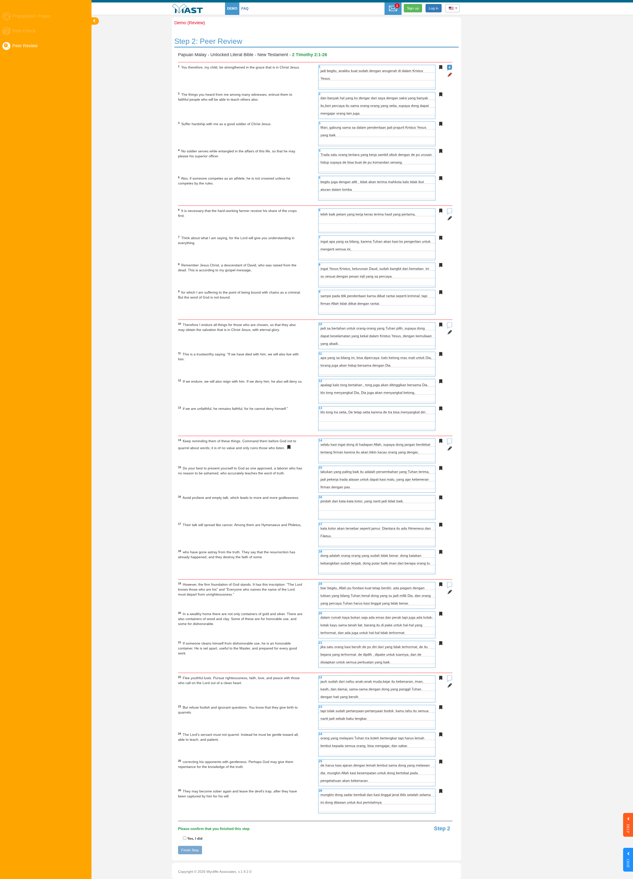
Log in (433, 8)
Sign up (413, 8)
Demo (232, 8)
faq (245, 8)
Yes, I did (194, 838)
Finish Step (190, 850)
